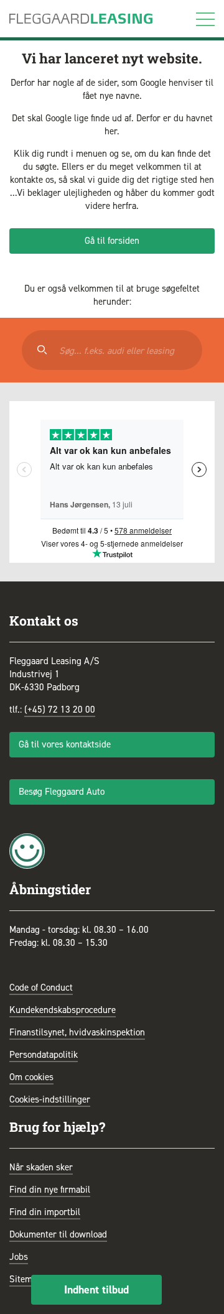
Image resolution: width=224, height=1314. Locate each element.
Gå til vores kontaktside (65, 744)
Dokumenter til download (58, 1234)
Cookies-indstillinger (49, 1099)
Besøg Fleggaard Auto (62, 791)
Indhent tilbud (96, 1289)
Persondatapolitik (43, 1054)
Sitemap (25, 1279)
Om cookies (31, 1077)
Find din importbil (44, 1212)
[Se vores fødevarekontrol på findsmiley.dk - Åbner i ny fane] (27, 850)
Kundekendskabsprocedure (62, 1010)
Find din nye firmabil (49, 1189)
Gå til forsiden (112, 240)
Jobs (18, 1257)
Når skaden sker (41, 1167)
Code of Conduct (41, 987)
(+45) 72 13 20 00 (59, 709)
